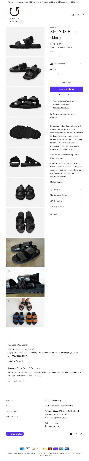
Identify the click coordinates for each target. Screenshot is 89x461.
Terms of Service (12, 411)
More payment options (66, 95)
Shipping (53, 47)
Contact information (46, 455)
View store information (61, 108)
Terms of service (64, 453)
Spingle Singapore (18, 453)
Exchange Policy (14, 381)
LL (60, 56)
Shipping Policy (14, 361)
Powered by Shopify (29, 453)
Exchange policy (12, 416)
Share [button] (55, 214)
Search (8, 406)
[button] (4, 14)
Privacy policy (53, 453)
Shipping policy (76, 453)
